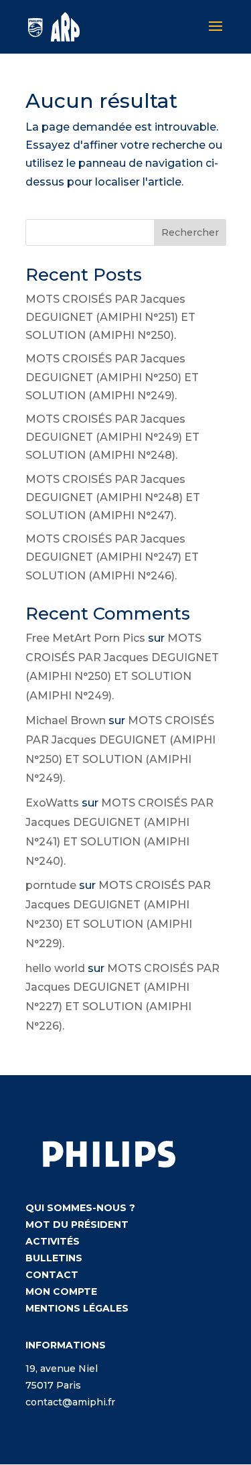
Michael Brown (65, 720)
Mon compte (61, 1291)
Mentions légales (77, 1308)
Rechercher (190, 232)
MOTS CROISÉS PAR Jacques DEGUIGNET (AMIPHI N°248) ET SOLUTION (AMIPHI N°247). (112, 497)
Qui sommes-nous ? (80, 1208)
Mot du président (77, 1224)
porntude (50, 885)
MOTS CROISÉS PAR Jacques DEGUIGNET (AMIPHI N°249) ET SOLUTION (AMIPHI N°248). (112, 437)
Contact (51, 1275)
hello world (55, 968)
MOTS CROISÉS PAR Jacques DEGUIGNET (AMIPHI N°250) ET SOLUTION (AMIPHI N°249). (112, 376)
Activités (52, 1241)
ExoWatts (52, 802)
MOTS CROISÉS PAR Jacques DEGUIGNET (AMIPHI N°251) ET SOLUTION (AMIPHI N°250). (110, 317)
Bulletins (53, 1258)
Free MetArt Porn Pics (85, 638)
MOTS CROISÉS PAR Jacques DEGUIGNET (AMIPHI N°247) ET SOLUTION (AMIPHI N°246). (112, 557)
